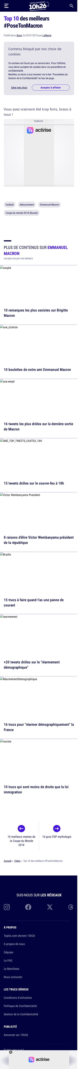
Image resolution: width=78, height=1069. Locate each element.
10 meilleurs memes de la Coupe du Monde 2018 (21, 841)
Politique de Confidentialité (20, 1006)
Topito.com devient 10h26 (19, 936)
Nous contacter (13, 977)
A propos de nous (14, 944)
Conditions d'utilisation (18, 998)
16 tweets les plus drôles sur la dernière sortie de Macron (38, 426)
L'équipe (8, 952)
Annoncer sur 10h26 (16, 1035)
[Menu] (6, 6)
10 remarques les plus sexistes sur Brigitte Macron (36, 313)
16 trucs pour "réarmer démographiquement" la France (39, 727)
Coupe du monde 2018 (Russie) (22, 213)
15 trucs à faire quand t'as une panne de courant (34, 602)
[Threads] (71, 907)
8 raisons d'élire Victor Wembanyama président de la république (39, 540)
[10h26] (39, 6)
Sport (19, 35)
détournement (27, 204)
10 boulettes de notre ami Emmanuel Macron (37, 369)
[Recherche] (71, 6)
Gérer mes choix (19, 87)
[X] (50, 907)
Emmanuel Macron (49, 204)
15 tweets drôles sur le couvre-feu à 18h (34, 483)
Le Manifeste (11, 969)
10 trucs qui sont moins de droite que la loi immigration (36, 789)
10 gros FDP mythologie (56, 837)
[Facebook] (28, 907)
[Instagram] (7, 907)
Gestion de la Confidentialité (21, 1014)
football (10, 204)
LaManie (46, 35)
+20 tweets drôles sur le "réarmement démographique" (32, 664)
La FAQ (8, 960)
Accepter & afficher (51, 87)
